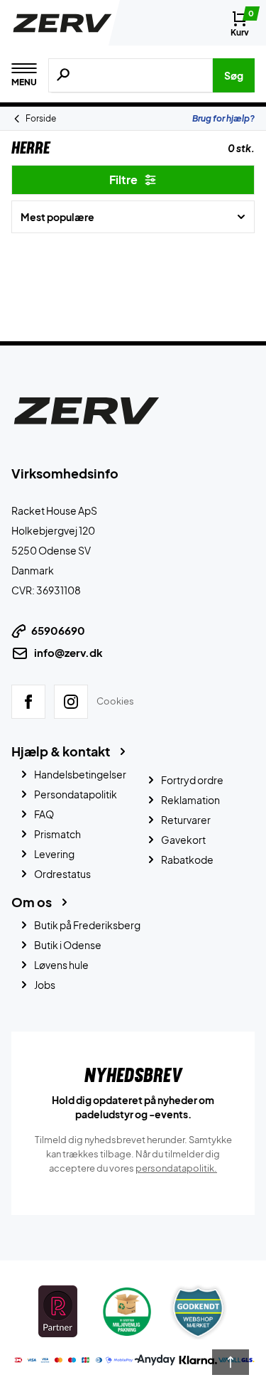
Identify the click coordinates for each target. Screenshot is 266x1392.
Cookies (115, 701)
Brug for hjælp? (223, 118)
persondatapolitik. (176, 1168)
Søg (233, 75)
